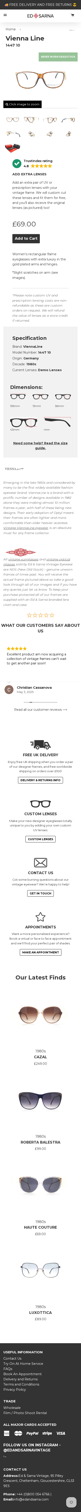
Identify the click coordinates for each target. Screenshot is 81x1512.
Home (11, 29)
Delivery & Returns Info (40, 780)
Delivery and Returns (20, 1379)
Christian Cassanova (34, 687)
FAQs (7, 1369)
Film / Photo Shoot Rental (25, 1413)
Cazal (40, 1057)
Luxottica (40, 1313)
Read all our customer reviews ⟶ (40, 710)
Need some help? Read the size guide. (40, 445)
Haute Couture (40, 1227)
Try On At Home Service (23, 1364)
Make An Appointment (40, 952)
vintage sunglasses (23, 559)
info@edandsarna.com (31, 1499)
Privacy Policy (14, 1390)
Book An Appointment (22, 1374)
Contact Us (12, 1358)
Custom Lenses (40, 839)
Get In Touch (40, 893)
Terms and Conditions (21, 1384)
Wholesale (12, 1408)
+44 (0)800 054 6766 (33, 1494)
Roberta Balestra (40, 1142)
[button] (32, 163)
